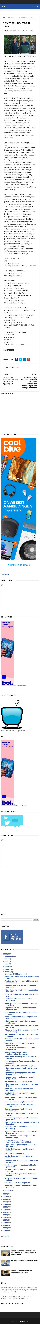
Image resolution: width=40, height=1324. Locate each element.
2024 (5, 1196)
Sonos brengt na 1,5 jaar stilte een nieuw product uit (21, 1119)
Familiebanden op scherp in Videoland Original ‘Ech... (20, 1049)
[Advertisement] (20, 890)
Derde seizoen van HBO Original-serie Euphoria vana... (20, 1136)
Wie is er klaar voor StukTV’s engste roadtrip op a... (19, 1044)
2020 (5, 1207)
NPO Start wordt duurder (15, 1153)
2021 (5, 1204)
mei (7, 964)
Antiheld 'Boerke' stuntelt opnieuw (24, 1261)
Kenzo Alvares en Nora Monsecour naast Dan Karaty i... (21, 1128)
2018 (5, 1212)
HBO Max (11, 17)
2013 (5, 1225)
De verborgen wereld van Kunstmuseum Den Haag (21, 1186)
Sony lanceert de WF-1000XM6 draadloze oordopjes (21, 1013)
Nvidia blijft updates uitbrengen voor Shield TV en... (20, 1094)
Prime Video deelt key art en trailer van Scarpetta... (20, 1057)
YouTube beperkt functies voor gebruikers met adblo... (22, 1062)
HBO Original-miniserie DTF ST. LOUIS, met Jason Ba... (21, 1035)
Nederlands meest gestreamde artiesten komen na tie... (21, 1132)
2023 (5, 1199)
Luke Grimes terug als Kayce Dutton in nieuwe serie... (20, 1175)
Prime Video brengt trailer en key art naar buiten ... (21, 1085)
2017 (5, 1215)
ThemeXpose (24, 1321)
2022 (5, 1202)
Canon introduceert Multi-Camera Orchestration (18, 1110)
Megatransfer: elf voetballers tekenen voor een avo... (20, 1009)
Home (4, 17)
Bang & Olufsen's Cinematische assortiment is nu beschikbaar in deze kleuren (23, 1253)
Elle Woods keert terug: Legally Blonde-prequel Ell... (20, 1166)
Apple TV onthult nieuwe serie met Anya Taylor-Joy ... (21, 1098)
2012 (5, 1228)
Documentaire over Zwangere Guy (18, 1081)
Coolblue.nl (5, 574)
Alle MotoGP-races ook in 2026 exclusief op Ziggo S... (22, 977)
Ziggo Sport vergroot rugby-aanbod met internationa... (21, 1145)
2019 (5, 1209)
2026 (5, 954)
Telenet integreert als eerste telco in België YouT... (20, 1078)
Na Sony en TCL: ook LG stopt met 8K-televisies (20, 1170)
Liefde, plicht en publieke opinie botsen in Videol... (21, 1114)
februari (8, 972)
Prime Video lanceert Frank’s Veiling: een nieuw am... (21, 1069)
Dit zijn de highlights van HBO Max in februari (19, 1150)
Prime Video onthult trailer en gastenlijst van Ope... (21, 991)
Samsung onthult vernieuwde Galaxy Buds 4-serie (21, 995)
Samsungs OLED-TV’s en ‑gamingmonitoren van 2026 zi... (18, 1141)
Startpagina (5, 1236)
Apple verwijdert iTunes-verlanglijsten (20, 1066)
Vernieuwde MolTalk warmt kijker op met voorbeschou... (21, 982)
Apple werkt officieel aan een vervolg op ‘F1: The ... (21, 1004)
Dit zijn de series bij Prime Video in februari (18, 1157)
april (7, 966)
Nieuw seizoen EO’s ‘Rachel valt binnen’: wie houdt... (20, 986)
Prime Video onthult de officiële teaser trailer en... (20, 1022)
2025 (5, 1194)
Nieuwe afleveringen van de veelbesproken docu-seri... (16, 1053)
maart (8, 969)
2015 (5, 1220)
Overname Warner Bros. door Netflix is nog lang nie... (22, 1123)
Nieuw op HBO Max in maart (16, 974)
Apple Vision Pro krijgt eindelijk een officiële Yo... (19, 1089)
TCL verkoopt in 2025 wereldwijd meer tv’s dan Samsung (21, 1031)
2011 (5, 1230)
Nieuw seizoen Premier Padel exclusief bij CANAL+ (21, 1161)
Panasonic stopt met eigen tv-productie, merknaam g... (21, 1017)
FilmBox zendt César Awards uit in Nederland (18, 1000)
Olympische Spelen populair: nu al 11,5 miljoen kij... (20, 1073)
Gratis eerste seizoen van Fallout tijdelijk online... (21, 1179)
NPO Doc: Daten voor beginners (17, 1183)
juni (6, 961)
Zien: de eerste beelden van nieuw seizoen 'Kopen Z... (22, 1040)
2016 (5, 1217)
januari (8, 1190)
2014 (5, 1223)
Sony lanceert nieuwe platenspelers (19, 1102)
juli (6, 959)
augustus (9, 956)
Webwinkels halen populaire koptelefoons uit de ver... (22, 1026)
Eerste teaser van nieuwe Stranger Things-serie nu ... (19, 1105)
